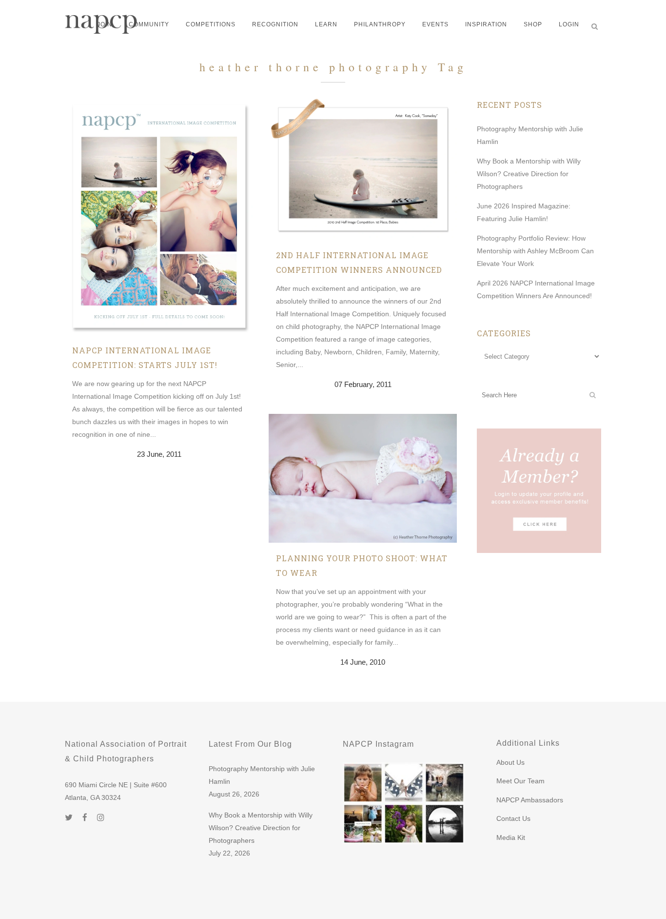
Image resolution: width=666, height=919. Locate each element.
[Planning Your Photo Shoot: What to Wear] (363, 478)
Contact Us (513, 818)
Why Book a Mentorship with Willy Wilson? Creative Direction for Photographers (529, 173)
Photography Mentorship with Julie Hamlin (262, 775)
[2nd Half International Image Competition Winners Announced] (363, 169)
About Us (510, 762)
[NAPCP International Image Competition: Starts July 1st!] (159, 216)
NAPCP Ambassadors (529, 800)
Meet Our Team (520, 781)
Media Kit (510, 837)
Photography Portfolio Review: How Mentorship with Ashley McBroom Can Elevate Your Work (535, 250)
